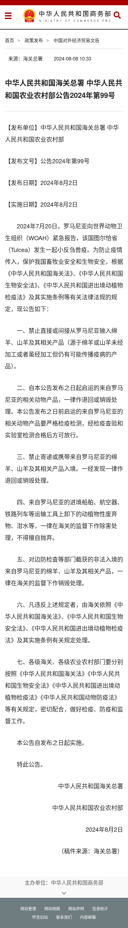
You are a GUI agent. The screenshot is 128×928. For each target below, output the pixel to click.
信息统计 (100, 908)
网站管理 (28, 908)
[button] (117, 15)
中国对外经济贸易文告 (76, 40)
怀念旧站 (40, 917)
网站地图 (52, 908)
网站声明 (76, 908)
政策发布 (34, 40)
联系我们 (64, 917)
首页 (9, 40)
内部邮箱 (88, 917)
